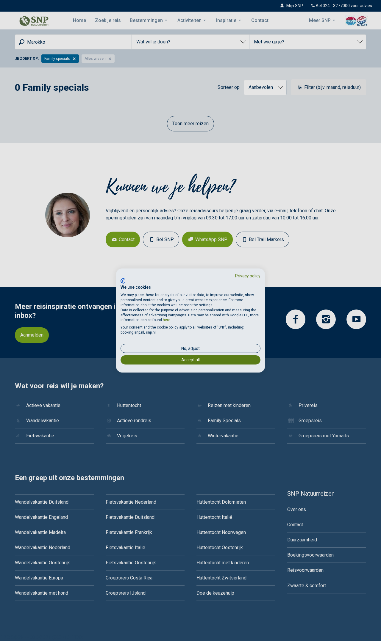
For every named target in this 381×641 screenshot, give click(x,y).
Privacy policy (247, 276)
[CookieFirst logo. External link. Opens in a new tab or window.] (123, 281)
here (166, 320)
